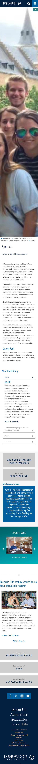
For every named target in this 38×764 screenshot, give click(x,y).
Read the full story (11, 635)
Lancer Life (19, 724)
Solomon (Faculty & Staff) (19, 745)
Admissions (19, 714)
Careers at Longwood (19, 735)
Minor (7, 436)
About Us (19, 709)
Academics (7, 238)
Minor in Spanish (11, 422)
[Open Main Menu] (35, 3)
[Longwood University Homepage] (11, 3)
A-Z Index (19, 740)
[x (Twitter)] (16, 696)
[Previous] (3, 548)
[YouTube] (28, 696)
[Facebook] (10, 696)
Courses (8, 441)
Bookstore (19, 732)
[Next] (34, 548)
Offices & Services (19, 743)
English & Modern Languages (18, 240)
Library (19, 738)
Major (7, 377)
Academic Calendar (19, 730)
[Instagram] (22, 696)
